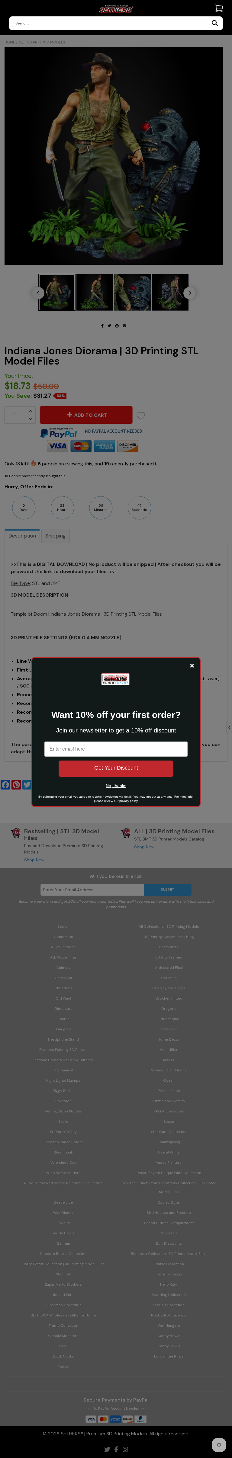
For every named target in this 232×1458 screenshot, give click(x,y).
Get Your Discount (116, 768)
